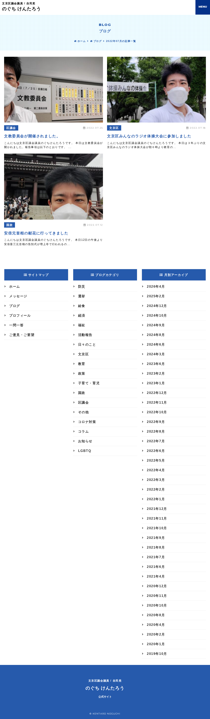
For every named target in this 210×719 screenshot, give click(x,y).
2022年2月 (156, 489)
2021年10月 (157, 528)
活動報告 (85, 335)
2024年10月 (157, 315)
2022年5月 (156, 460)
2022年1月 (156, 499)
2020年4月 (156, 624)
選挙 (81, 296)
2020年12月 (157, 586)
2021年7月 (156, 557)
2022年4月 (156, 470)
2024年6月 (156, 344)
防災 (81, 286)
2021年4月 (156, 576)
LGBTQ (84, 451)
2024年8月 (156, 335)
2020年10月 (157, 605)
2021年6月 (156, 566)
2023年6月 (156, 364)
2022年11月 (157, 402)
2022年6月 (156, 451)
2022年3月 (156, 480)
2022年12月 (157, 393)
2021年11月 (157, 518)
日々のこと (87, 344)
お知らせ (85, 441)
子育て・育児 (89, 383)
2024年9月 (156, 325)
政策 (81, 373)
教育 (81, 364)
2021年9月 (156, 538)
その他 (83, 412)
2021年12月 (157, 509)
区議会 (11, 128)
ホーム (81, 41)
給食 (81, 306)
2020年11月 (157, 595)
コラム (83, 431)
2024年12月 (157, 306)
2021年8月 (156, 547)
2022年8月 (156, 431)
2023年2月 (156, 373)
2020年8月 (156, 615)
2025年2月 (156, 296)
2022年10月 (157, 412)
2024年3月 (156, 354)
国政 (9, 225)
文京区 (114, 128)
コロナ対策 (87, 422)
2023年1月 (156, 383)
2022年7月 (156, 441)
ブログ (97, 41)
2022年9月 (156, 422)
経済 (81, 315)
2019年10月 (157, 653)
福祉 (81, 325)
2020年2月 (156, 634)
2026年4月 (156, 286)
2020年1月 (156, 644)
